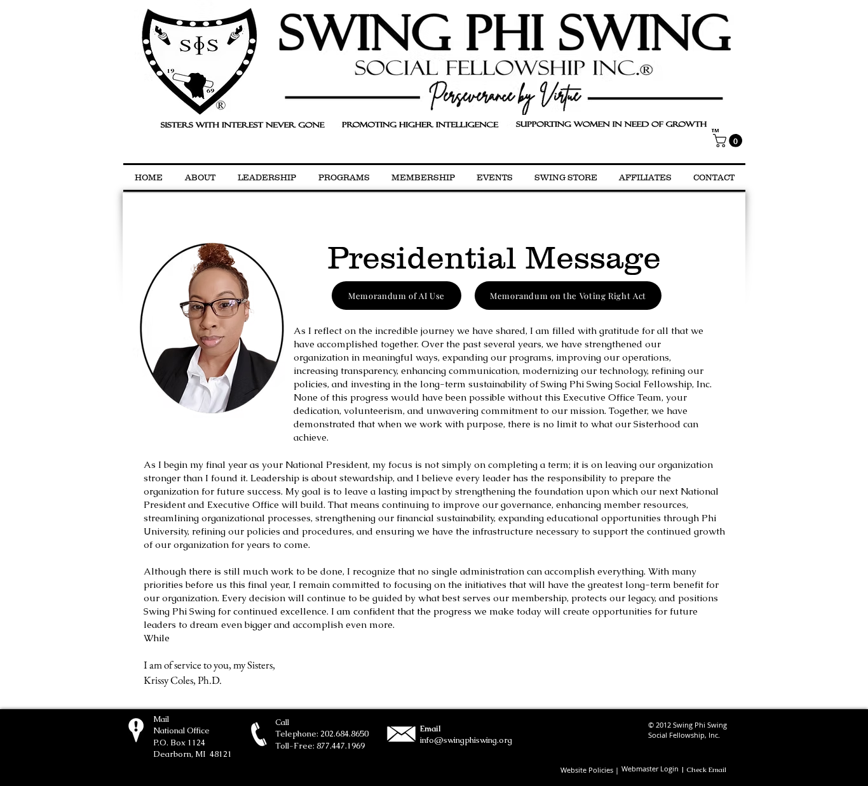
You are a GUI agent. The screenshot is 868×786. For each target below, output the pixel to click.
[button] (729, 140)
